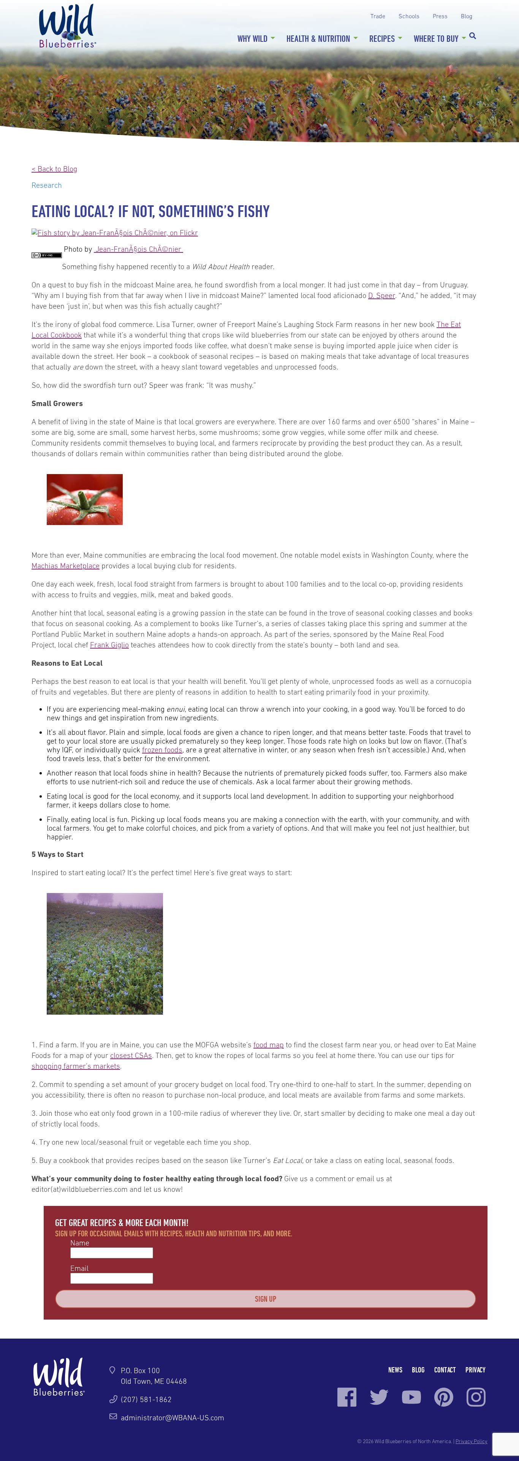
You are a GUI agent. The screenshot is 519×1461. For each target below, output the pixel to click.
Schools (409, 16)
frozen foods (162, 750)
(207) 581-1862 (146, 1399)
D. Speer (381, 295)
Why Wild (252, 38)
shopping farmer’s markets (76, 1066)
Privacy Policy (471, 1441)
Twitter (379, 1397)
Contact (445, 1369)
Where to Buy (436, 38)
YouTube (411, 1397)
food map (268, 1045)
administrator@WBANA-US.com (172, 1417)
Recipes (382, 38)
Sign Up (265, 1298)
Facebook (346, 1397)
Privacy (475, 1369)
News (395, 1369)
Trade (377, 16)
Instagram (476, 1397)
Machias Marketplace (66, 566)
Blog (466, 16)
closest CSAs (131, 1055)
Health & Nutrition (318, 38)
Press (440, 16)
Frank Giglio (109, 645)
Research (47, 185)
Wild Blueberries (67, 26)
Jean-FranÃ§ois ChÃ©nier (137, 249)
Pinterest (443, 1397)
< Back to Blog (54, 169)
